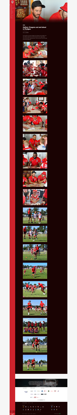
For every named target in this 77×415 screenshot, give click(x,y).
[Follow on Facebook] (29, 402)
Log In (12, 412)
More (11, 14)
